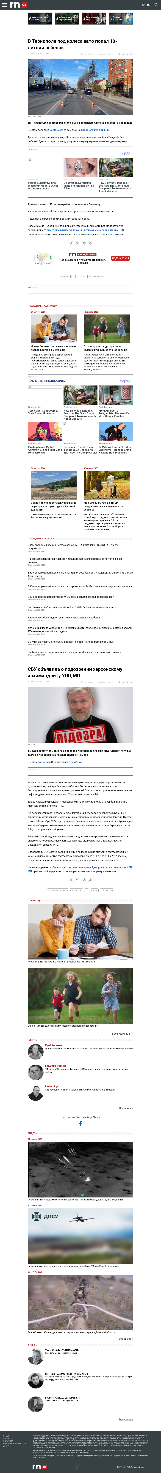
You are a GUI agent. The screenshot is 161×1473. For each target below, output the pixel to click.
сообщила (44, 762)
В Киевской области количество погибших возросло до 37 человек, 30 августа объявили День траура (80, 574)
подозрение (76, 890)
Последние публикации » (43, 306)
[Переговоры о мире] (94, 23)
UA (143, 4)
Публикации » (36, 900)
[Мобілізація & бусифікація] (67, 23)
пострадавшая (95, 276)
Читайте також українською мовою (95, 54)
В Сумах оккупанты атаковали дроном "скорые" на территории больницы (71, 641)
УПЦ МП (94, 890)
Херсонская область (58, 890)
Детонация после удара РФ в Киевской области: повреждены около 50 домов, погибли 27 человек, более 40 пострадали (80, 629)
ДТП (73, 276)
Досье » (32, 1345)
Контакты (8, 1438)
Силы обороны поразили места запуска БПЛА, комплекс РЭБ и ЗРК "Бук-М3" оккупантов (73, 547)
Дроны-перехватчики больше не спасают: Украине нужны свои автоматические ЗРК (89, 1048)
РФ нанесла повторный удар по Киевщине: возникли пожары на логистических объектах (75, 560)
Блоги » (32, 1040)
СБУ (86, 890)
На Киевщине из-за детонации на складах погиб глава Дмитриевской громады (75, 652)
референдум (106, 890)
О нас (6, 1436)
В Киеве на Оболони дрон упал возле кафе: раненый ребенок (64, 617)
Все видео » (126, 1338)
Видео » (32, 1133)
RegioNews (56, 129)
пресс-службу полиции (95, 129)
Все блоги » (126, 1108)
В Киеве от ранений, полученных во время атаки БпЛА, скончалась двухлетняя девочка (80, 586)
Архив (6, 1446)
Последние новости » (41, 538)
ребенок (82, 276)
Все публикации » (122, 1033)
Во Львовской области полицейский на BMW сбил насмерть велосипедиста (72, 607)
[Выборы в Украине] (121, 23)
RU (148, 4)
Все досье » (126, 1419)
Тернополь (63, 276)
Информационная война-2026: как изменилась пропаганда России (80, 1089)
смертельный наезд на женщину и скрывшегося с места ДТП (85, 230)
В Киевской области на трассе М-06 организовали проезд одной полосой (71, 596)
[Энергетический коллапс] (40, 23)
